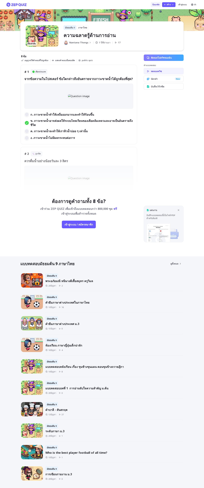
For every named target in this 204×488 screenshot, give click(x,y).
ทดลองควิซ (156, 71)
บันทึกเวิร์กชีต (157, 86)
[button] (164, 224)
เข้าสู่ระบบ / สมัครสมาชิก (79, 224)
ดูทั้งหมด (174, 263)
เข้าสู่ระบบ (182, 4)
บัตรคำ (165, 78)
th (195, 4)
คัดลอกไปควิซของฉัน (161, 57)
